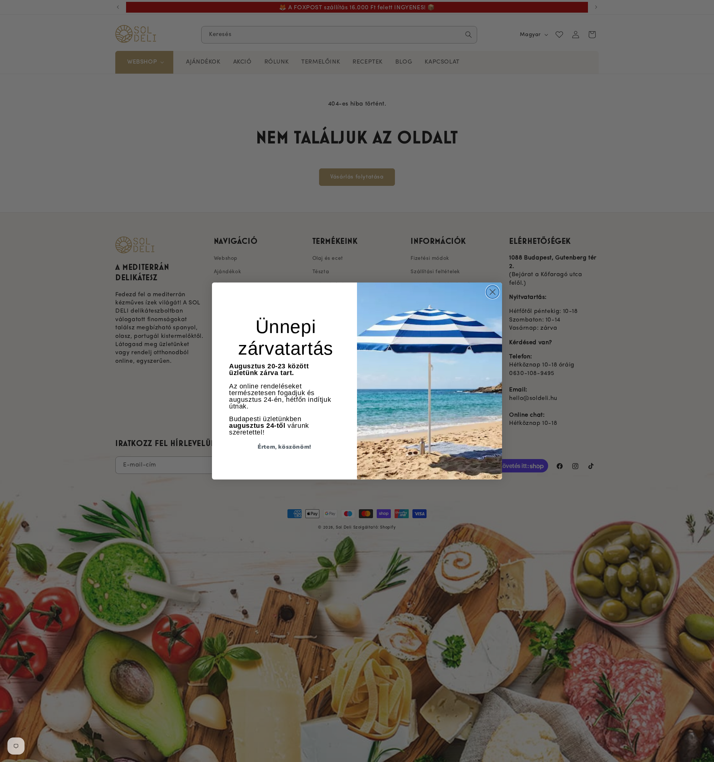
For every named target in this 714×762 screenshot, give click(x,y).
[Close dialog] (492, 291)
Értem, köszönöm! (284, 446)
